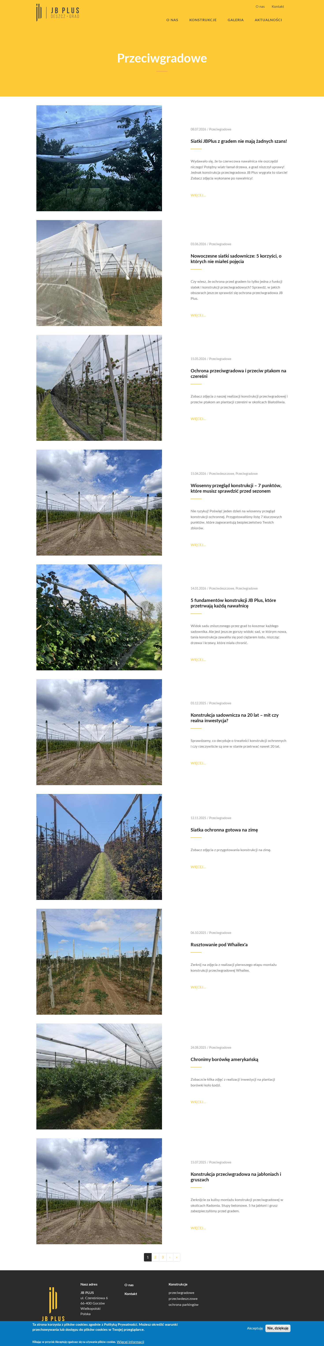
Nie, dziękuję (278, 1328)
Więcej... (198, 195)
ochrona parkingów (184, 1304)
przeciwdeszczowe (183, 1299)
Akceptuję (255, 1328)
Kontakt (278, 6)
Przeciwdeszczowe (221, 473)
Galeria (236, 20)
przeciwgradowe (181, 1293)
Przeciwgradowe (220, 129)
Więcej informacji (130, 1342)
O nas (260, 6)
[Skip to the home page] (57, 12)
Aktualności (268, 20)
